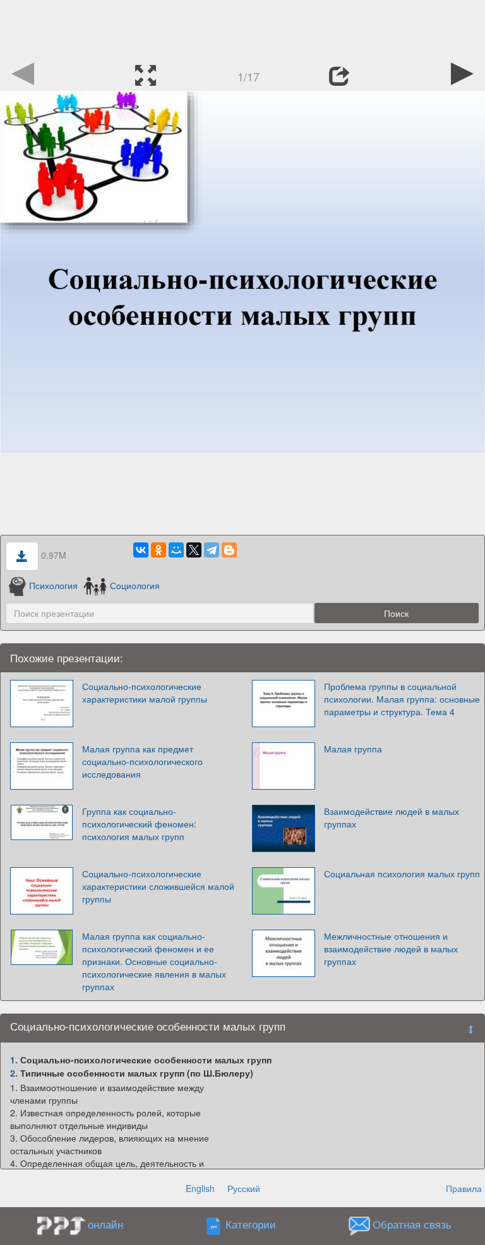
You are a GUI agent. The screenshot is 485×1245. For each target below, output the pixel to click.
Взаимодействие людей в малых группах (391, 817)
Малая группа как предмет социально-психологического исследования (142, 761)
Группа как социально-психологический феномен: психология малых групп (139, 824)
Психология (53, 585)
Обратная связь (412, 1224)
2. (14, 1073)
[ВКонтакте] (140, 550)
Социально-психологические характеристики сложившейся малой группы (158, 886)
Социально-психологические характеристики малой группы (144, 692)
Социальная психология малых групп (402, 873)
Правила (464, 1188)
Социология (134, 585)
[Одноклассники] (158, 550)
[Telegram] (211, 550)
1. (14, 1059)
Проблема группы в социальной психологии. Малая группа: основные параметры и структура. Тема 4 (402, 699)
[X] (193, 550)
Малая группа (353, 748)
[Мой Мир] (176, 550)
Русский (243, 1188)
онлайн (105, 1224)
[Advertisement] (242, 28)
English (200, 1188)
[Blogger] (229, 550)
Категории (250, 1224)
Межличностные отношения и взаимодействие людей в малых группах (391, 948)
